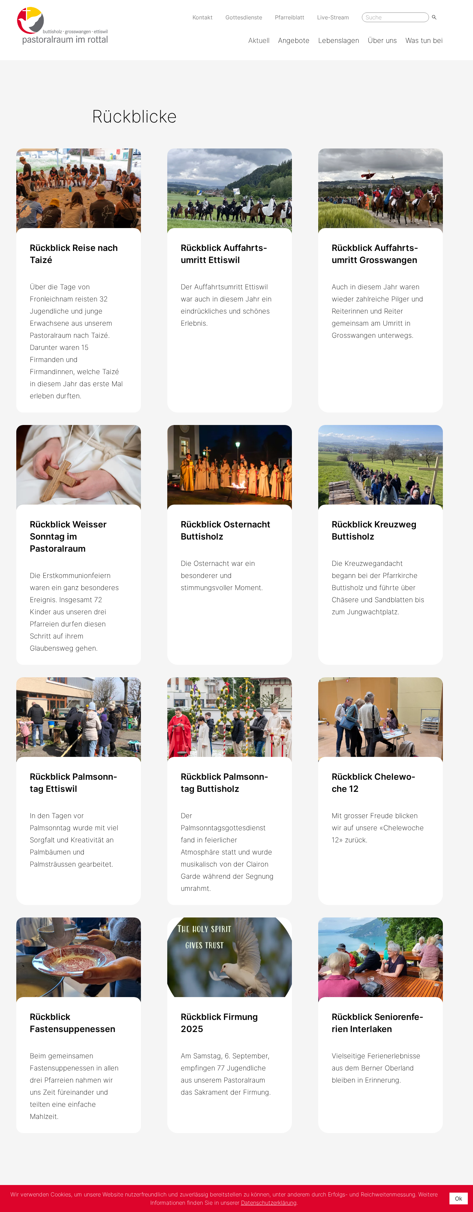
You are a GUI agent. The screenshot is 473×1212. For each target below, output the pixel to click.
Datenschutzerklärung (268, 1202)
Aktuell (258, 40)
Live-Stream (333, 17)
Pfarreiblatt (289, 17)
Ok (458, 1198)
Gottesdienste (243, 17)
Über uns (382, 40)
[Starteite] (62, 26)
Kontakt (203, 17)
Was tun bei (424, 40)
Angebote (294, 40)
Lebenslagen (338, 40)
